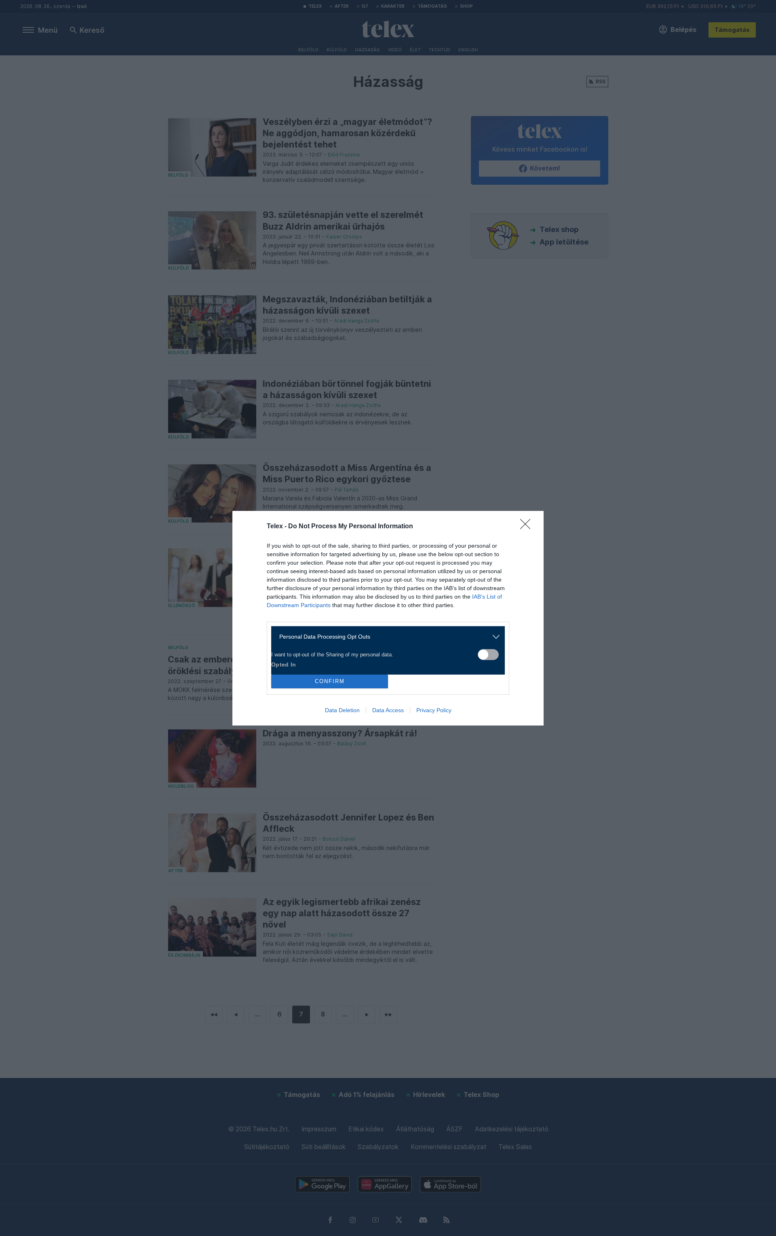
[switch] (488, 654)
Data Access (388, 710)
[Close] (528, 526)
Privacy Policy (433, 710)
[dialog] (388, 618)
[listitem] (385, 637)
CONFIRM (330, 681)
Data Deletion (342, 710)
